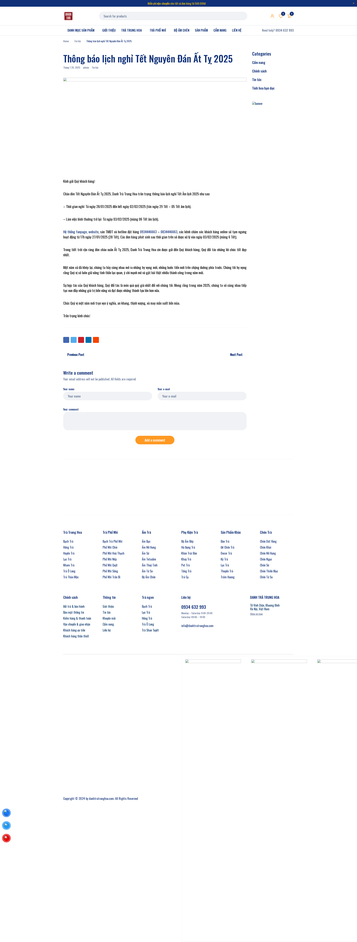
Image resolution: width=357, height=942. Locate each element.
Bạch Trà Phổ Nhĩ (112, 541)
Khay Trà (186, 559)
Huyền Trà (68, 553)
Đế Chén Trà (227, 547)
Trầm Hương (227, 577)
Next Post (236, 354)
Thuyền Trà (227, 571)
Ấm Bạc (146, 541)
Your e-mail (164, 389)
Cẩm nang (258, 62)
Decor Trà (226, 553)
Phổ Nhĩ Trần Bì (111, 577)
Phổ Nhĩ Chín (110, 547)
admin (86, 67)
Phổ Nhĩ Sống (110, 571)
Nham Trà (68, 565)
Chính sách (259, 71)
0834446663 (169, 231)
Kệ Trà (224, 559)
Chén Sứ (264, 565)
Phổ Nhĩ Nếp (110, 559)
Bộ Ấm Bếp (187, 541)
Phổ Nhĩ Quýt (110, 565)
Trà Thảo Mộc (71, 577)
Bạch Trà (68, 541)
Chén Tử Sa (266, 577)
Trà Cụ (185, 577)
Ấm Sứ (145, 553)
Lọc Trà (225, 565)
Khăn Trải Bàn (189, 553)
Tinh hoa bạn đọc (263, 88)
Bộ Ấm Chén (148, 577)
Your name (68, 389)
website (94, 231)
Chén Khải (265, 547)
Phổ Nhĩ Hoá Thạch (113, 553)
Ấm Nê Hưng (149, 547)
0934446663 (148, 231)
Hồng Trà (68, 547)
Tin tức (77, 41)
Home (66, 41)
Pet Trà (185, 565)
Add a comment (155, 440)
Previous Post (75, 354)
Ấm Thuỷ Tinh (149, 565)
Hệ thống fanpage (75, 231)
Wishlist (283, 13)
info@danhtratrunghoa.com (197, 625)
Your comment (71, 409)
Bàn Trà (225, 541)
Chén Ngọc (266, 559)
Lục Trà (67, 559)
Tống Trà (186, 571)
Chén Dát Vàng (268, 541)
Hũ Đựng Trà (188, 547)
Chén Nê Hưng (268, 553)
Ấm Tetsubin (149, 559)
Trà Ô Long (69, 571)
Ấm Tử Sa (147, 571)
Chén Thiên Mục (269, 571)
